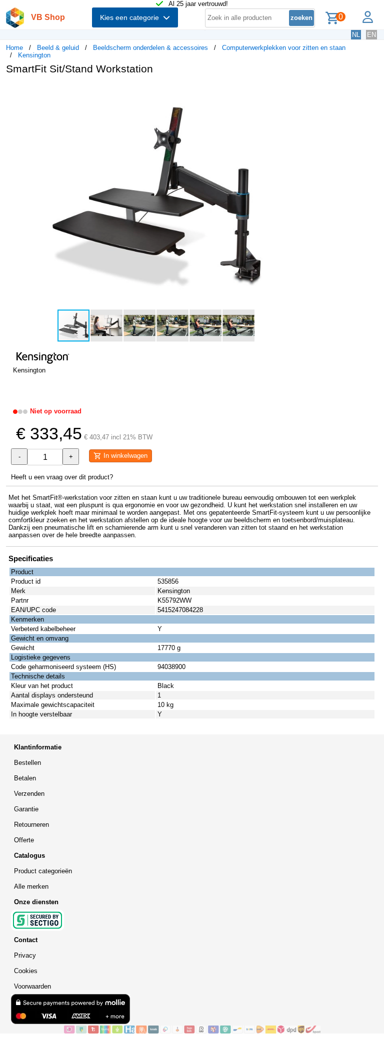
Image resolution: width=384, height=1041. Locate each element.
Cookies (26, 971)
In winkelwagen (125, 455)
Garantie (26, 809)
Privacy (25, 955)
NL (356, 34)
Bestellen (27, 762)
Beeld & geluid (58, 47)
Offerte (24, 840)
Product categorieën (43, 871)
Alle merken (31, 886)
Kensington (34, 55)
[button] (297, 93)
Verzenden (29, 793)
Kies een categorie (131, 17)
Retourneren (31, 824)
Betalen (25, 778)
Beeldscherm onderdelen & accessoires (150, 47)
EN (371, 34)
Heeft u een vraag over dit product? (62, 477)
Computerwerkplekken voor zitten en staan (284, 47)
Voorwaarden (32, 986)
